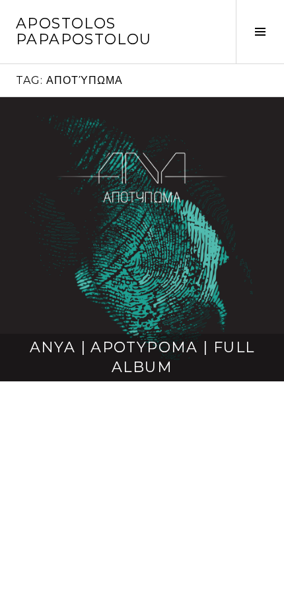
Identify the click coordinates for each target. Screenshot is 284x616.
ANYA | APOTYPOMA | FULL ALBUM (142, 357)
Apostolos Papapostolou (84, 31)
